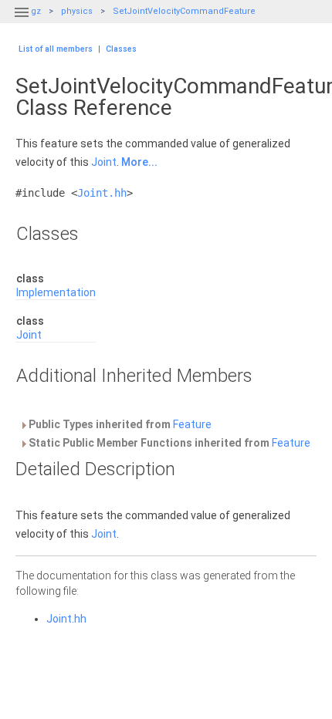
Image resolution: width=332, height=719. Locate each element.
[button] (21, 21)
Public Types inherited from (119, 424)
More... (139, 162)
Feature (192, 424)
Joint (104, 162)
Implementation (56, 292)
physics (77, 11)
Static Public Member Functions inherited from (168, 443)
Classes (121, 49)
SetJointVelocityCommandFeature (184, 11)
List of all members (56, 49)
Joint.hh (102, 193)
